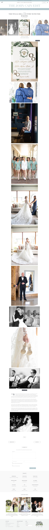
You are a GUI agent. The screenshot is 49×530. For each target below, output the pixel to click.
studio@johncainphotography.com (10, 523)
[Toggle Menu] (47, 2)
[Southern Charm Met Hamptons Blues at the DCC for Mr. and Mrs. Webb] (12, 504)
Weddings (24, 12)
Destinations (27, 524)
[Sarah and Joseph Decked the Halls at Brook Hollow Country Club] (37, 504)
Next (42, 507)
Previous (7, 507)
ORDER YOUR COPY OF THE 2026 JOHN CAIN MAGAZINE (24, 0)
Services (18, 522)
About (17, 523)
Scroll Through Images (24, 37)
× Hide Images (37, 40)
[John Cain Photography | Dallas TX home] (7, 2)
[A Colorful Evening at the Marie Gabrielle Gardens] (24, 504)
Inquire (44, 2)
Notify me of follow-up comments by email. (17, 463)
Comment (13, 451)
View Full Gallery (24, 36)
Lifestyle (27, 523)
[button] (34, 9)
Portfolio (18, 524)
